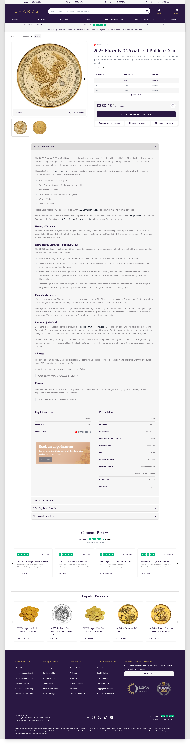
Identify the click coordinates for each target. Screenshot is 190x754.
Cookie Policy (102, 673)
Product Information (43, 146)
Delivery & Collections (24, 678)
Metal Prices (74, 678)
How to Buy (47, 668)
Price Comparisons (50, 688)
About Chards (75, 668)
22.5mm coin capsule (90, 209)
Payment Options (22, 683)
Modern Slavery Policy (106, 693)
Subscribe (149, 673)
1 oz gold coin (135, 215)
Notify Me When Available (136, 114)
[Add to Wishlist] (173, 105)
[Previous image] (13, 79)
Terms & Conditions (105, 668)
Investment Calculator (24, 693)
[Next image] (84, 79)
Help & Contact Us (22, 668)
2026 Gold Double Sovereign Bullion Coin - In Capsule (161, 630)
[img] (20, 128)
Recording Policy (104, 683)
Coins (37, 36)
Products (25, 36)
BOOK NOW (45, 459)
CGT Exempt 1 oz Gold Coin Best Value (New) (27, 630)
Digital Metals (48, 683)
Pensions (73, 688)
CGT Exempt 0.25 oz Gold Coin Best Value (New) (94, 630)
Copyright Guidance (105, 688)
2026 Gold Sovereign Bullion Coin (128, 630)
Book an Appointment (155, 25)
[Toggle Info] (113, 105)
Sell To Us (86, 19)
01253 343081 (172, 19)
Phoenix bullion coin (62, 170)
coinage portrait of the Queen (90, 326)
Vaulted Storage (49, 693)
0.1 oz (71, 219)
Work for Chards (76, 683)
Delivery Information (43, 500)
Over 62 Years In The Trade (34, 25)
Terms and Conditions (44, 516)
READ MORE (98, 67)
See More (137, 95)
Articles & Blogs (76, 673)
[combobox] (99, 11)
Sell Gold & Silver (49, 678)
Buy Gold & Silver (50, 673)
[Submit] (147, 11)
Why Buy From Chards (44, 508)
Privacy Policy (102, 678)
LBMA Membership (77, 693)
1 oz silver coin (84, 219)
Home (13, 36)
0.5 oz (65, 219)
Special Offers (17, 19)
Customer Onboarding (24, 688)
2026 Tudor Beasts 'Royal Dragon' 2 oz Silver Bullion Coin (61, 631)
